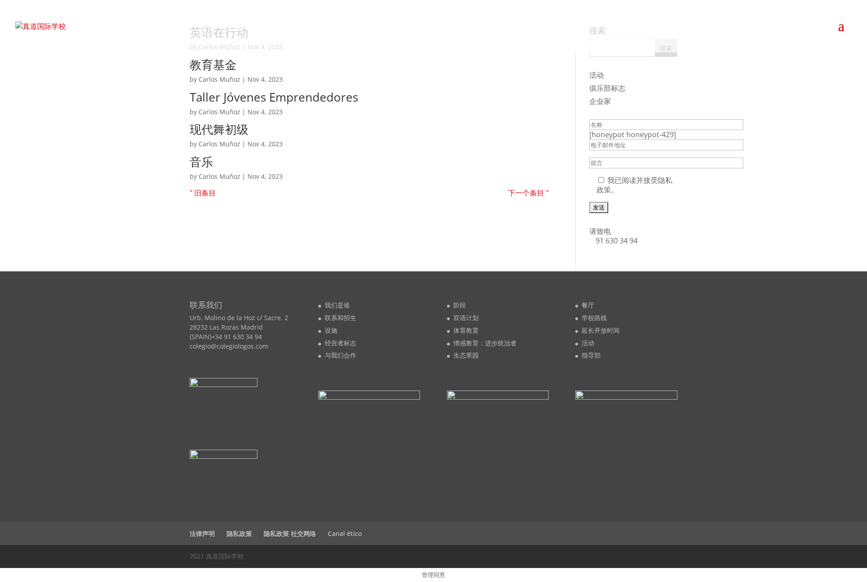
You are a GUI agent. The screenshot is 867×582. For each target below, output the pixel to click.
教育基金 (213, 64)
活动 (596, 75)
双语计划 (466, 317)
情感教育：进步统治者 (485, 343)
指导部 (591, 355)
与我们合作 (340, 355)
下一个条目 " (528, 193)
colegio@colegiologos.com (229, 346)
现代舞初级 (219, 129)
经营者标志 (340, 343)
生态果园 (466, 355)
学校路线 (594, 317)
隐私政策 (239, 533)
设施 (331, 330)
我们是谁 (337, 305)
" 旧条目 (203, 193)
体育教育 (466, 330)
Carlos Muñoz (219, 79)
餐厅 (588, 305)
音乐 (201, 162)
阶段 (459, 305)
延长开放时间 (601, 330)
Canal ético (345, 533)
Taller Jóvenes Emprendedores (274, 97)
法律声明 (202, 533)
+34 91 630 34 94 (236, 336)
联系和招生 (340, 317)
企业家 (600, 101)
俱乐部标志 (607, 88)
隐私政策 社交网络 (290, 533)
